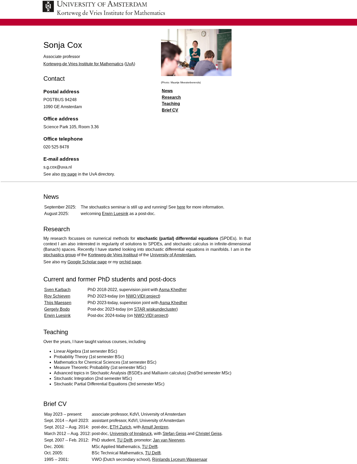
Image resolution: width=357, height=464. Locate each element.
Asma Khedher (173, 289)
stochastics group (59, 255)
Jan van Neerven (169, 440)
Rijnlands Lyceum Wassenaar (179, 459)
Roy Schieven (57, 296)
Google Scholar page (87, 262)
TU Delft (124, 440)
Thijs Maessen (57, 302)
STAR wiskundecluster (155, 309)
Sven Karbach (57, 289)
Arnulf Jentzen (155, 427)
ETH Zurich (120, 427)
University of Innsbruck (131, 433)
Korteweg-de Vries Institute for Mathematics (83, 64)
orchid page (130, 262)
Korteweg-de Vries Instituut (113, 255)
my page (69, 174)
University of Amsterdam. (173, 255)
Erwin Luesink (115, 213)
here (181, 207)
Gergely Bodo (57, 309)
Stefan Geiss (174, 433)
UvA (130, 64)
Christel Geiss (208, 433)
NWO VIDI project (142, 296)
